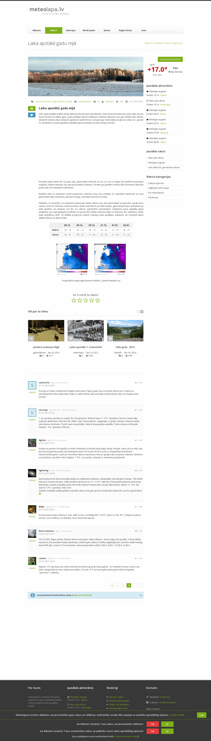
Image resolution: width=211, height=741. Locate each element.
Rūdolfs (118, 352)
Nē (152, 724)
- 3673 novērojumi (63, 470)
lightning (43, 470)
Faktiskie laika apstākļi (119, 700)
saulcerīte (44, 382)
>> (140, 585)
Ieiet (143, 30)
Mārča (163, 114)
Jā (167, 724)
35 (98, 101)
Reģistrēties (125, 30)
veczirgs (43, 410)
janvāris (48, 101)
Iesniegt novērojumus (170, 59)
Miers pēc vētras (157, 100)
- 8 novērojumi (64, 506)
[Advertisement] (132, 14)
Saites (107, 30)
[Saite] (46, 330)
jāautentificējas (82, 595)
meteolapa (109, 101)
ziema (37, 101)
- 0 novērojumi (60, 440)
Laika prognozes (174, 43)
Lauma (42, 558)
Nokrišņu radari (116, 697)
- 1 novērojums (66, 531)
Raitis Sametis (46, 531)
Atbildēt (32, 392)
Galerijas (70, 30)
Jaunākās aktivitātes (160, 86)
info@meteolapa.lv (168, 702)
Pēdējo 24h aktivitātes (119, 704)
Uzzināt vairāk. (176, 714)
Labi (201, 715)
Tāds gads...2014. (125, 347)
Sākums (36, 30)
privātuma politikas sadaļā (126, 736)
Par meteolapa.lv (156, 192)
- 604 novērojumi (69, 410)
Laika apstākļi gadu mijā (57, 108)
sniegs (54, 101)
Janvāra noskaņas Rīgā (46, 347)
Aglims (42, 440)
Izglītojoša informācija (158, 188)
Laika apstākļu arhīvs (118, 708)
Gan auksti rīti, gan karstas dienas (164, 167)
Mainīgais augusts (157, 91)
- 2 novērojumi (61, 382)
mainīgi (69, 101)
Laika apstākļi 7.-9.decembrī (86, 347)
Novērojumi (89, 30)
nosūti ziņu (165, 697)
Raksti (53, 30)
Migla (42, 506)
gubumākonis (39, 352)
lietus (42, 101)
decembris (61, 101)
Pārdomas (153, 197)
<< (112, 585)
